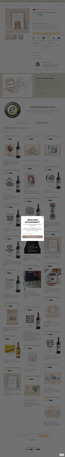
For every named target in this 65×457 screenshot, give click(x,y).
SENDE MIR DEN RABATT (32, 236)
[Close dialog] (43, 217)
